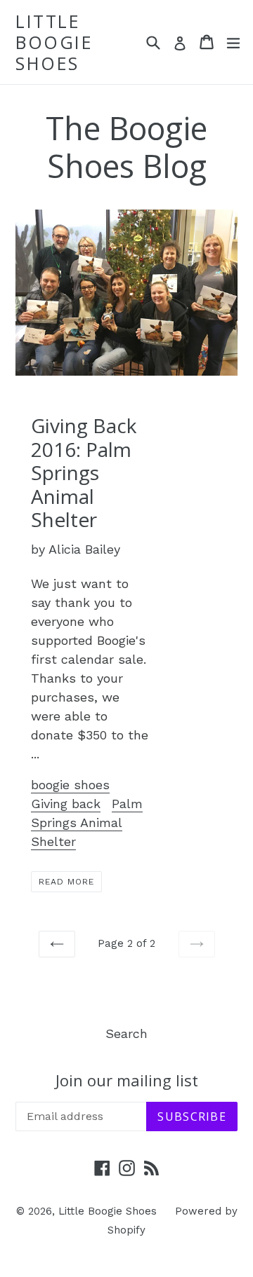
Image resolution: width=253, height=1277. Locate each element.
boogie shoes (70, 784)
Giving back (65, 803)
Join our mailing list (127, 1080)
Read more (66, 882)
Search (126, 1033)
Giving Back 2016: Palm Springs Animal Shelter (83, 472)
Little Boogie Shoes (54, 42)
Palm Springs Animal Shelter (87, 822)
